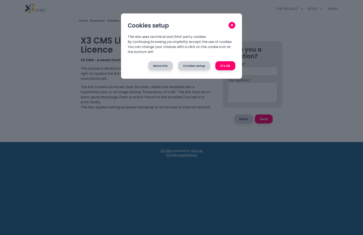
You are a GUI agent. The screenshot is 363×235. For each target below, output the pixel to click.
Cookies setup (194, 66)
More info (160, 66)
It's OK (225, 66)
